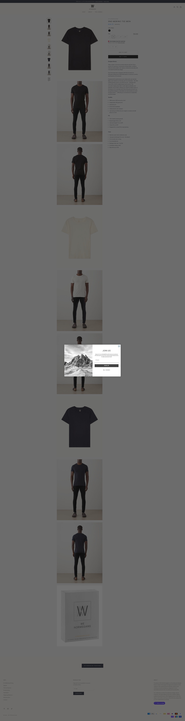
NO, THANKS (106, 370)
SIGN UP (106, 365)
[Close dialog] (119, 346)
